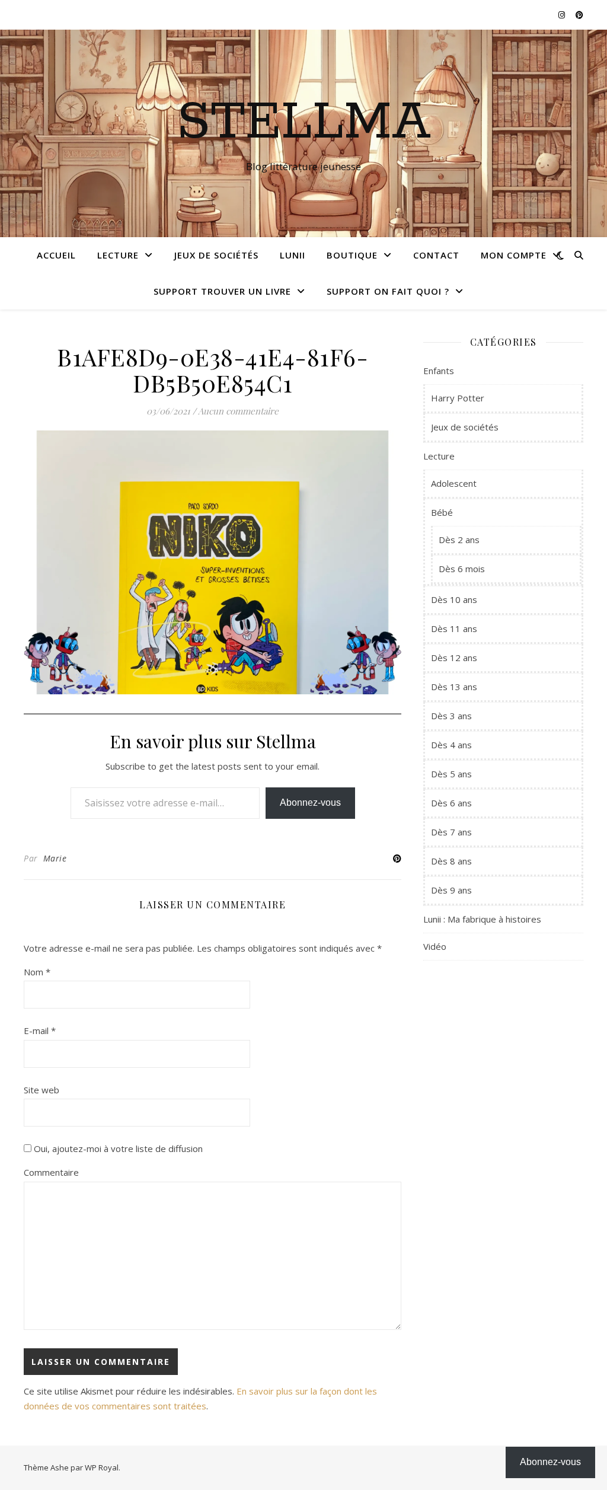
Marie (55, 858)
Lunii (292, 255)
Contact (436, 255)
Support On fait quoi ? (388, 291)
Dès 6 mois (462, 569)
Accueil (56, 255)
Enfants (438, 371)
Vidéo (434, 946)
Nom (37, 972)
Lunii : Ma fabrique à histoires (482, 919)
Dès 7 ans (451, 832)
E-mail (40, 1030)
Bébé (442, 512)
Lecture (118, 255)
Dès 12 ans (454, 657)
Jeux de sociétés (216, 255)
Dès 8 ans (451, 861)
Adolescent (454, 483)
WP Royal (102, 1467)
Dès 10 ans (454, 599)
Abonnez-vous (310, 802)
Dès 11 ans (454, 628)
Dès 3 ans (451, 716)
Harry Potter (457, 398)
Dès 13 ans (454, 687)
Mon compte (514, 255)
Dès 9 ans (451, 890)
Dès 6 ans (451, 803)
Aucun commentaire (238, 411)
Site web (41, 1090)
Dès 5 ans (451, 774)
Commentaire (51, 1172)
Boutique (352, 255)
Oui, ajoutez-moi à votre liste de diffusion (117, 1148)
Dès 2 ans (459, 539)
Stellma (304, 122)
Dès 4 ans (451, 745)
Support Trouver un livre (222, 291)
